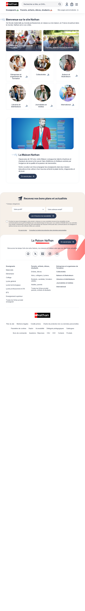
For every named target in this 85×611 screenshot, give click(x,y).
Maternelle (9, 270)
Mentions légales (22, 324)
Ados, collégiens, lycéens (40, 275)
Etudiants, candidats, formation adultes (41, 280)
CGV (54, 333)
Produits (69, 333)
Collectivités (61, 272)
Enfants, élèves (36, 272)
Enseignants (10, 266)
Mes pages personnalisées (67, 10)
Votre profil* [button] (18, 209)
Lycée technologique (13, 285)
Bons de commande (20, 333)
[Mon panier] (71, 4)
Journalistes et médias (64, 283)
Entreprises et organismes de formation (67, 267)
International (61, 287)
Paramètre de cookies (18, 328)
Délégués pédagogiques (55, 328)
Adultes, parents (36, 284)
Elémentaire (10, 274)
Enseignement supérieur (14, 296)
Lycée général (11, 281)
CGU (48, 333)
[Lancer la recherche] (60, 4)
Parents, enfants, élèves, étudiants (40, 267)
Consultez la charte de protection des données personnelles (47, 230)
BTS (7, 292)
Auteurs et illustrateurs (64, 275)
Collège (8, 277)
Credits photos (36, 324)
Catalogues (70, 328)
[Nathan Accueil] (12, 4)
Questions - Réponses (36, 333)
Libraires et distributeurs (65, 279)
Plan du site (10, 324)
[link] (28, 253)
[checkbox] (7, 221)
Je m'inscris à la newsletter (41, 216)
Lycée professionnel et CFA (15, 289)
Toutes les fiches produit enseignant (14, 301)
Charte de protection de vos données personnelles (61, 324)
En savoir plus (26, 176)
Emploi (31, 328)
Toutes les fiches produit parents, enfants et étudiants (41, 289)
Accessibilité (40, 328)
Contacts (61, 333)
